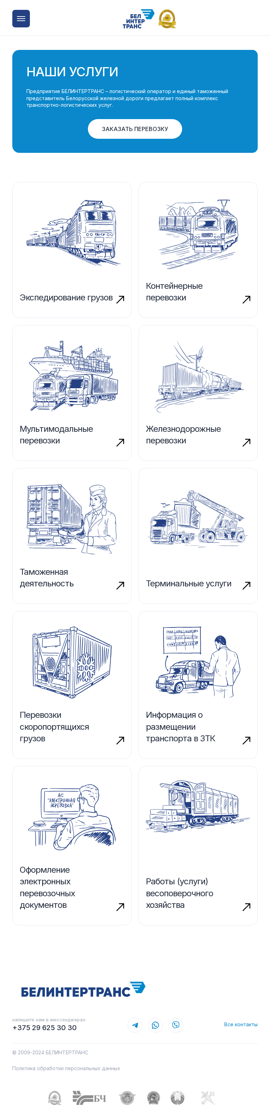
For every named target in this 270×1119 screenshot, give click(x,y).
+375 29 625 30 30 (44, 1027)
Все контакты (241, 1024)
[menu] (21, 18)
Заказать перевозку (135, 128)
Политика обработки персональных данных (66, 1068)
